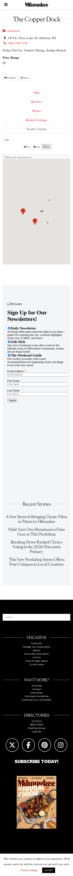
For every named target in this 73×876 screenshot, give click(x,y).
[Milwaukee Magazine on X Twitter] (12, 745)
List (28, 146)
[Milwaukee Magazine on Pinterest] (44, 745)
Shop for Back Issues (36, 660)
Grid (37, 146)
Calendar (36, 731)
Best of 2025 (36, 724)
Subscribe (36, 643)
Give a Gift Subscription (36, 653)
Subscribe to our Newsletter (37, 699)
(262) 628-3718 (18, 43)
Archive (36, 657)
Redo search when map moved (19, 157)
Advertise (37, 685)
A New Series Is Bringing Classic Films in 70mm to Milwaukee (36, 519)
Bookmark (11, 77)
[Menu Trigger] (6, 5)
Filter (7, 139)
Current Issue (36, 664)
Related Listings (36, 120)
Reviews (36, 101)
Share (25, 77)
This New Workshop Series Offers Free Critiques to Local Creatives (36, 562)
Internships (36, 692)
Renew (36, 650)
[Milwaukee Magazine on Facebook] (28, 745)
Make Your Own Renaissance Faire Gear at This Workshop (36, 531)
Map (37, 92)
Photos (36, 111)
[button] (35, 221)
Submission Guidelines (36, 696)
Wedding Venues (36, 728)
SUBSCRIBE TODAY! (36, 761)
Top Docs (37, 721)
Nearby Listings (36, 129)
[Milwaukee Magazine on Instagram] (60, 745)
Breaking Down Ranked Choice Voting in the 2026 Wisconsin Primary (36, 547)
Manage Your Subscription (36, 646)
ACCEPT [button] (48, 870)
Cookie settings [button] (29, 870)
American (12, 31)
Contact (36, 689)
